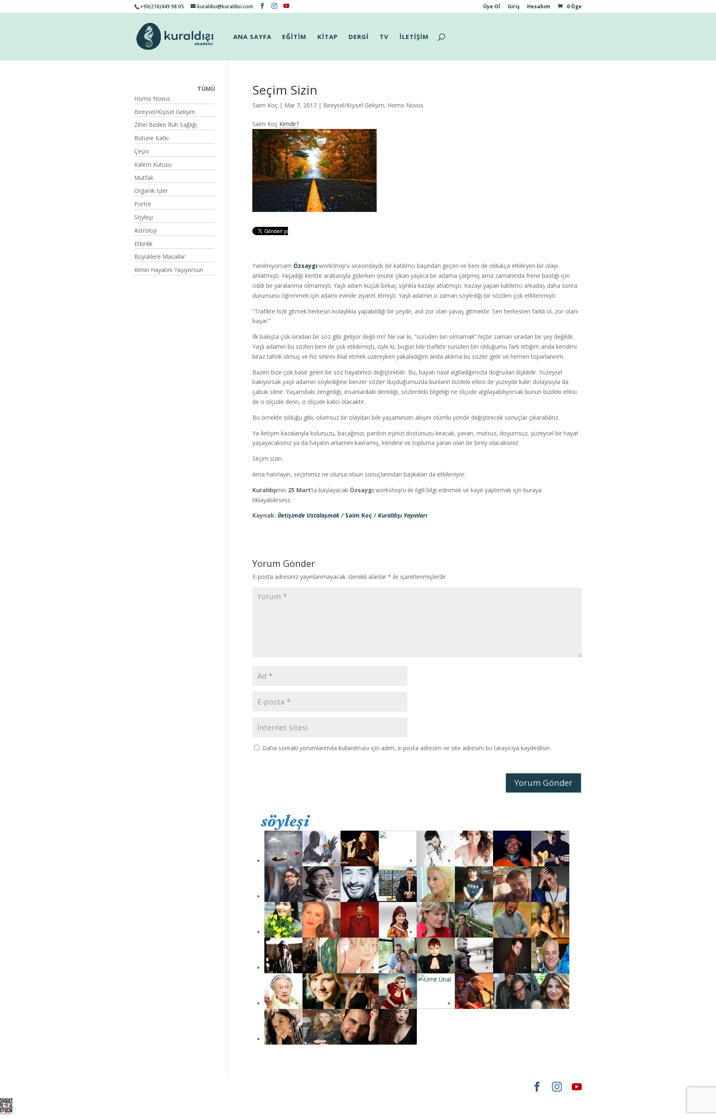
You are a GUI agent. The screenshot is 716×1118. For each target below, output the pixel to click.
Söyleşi (143, 217)
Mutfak (143, 178)
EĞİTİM (294, 37)
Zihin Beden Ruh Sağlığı (165, 125)
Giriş (514, 7)
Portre (142, 204)
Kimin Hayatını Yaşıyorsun (168, 270)
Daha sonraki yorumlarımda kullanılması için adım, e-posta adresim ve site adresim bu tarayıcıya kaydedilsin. (406, 748)
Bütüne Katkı (151, 138)
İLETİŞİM (414, 37)
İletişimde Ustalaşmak (307, 515)
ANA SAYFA (252, 37)
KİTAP (327, 37)
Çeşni (141, 151)
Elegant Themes (159, 1087)
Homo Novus (405, 105)
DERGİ (358, 37)
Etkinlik (143, 244)
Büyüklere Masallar (159, 256)
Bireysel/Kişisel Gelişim (353, 105)
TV (384, 37)
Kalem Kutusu (153, 164)
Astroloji (145, 230)
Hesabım (538, 7)
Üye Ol (491, 7)
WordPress (264, 1087)
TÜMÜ (206, 88)
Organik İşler (151, 190)
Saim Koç (265, 105)
